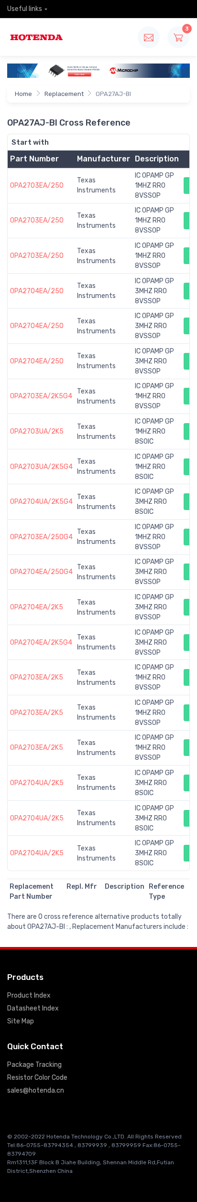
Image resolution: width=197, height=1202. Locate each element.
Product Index (29, 995)
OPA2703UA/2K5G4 (41, 467)
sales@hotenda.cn (35, 1090)
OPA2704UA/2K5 (37, 783)
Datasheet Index (33, 1008)
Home (23, 93)
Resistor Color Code (37, 1078)
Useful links (24, 9)
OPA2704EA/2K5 (36, 607)
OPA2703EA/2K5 (36, 677)
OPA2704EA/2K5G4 (41, 642)
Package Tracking (34, 1065)
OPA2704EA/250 (37, 291)
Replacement (64, 93)
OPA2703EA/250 (37, 185)
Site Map (20, 1021)
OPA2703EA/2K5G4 (41, 396)
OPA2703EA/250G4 (41, 537)
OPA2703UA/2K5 (37, 431)
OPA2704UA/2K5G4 (41, 502)
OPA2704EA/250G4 (41, 572)
